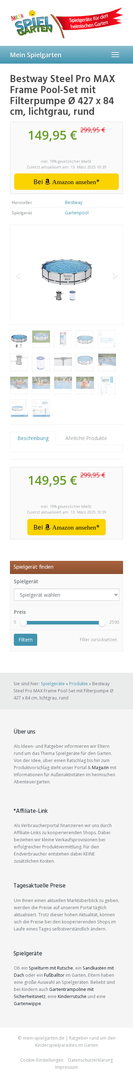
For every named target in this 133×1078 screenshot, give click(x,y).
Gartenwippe (27, 1004)
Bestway (73, 202)
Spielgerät (26, 581)
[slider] (23, 622)
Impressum (66, 1067)
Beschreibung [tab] (33, 438)
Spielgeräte (53, 684)
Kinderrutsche (72, 996)
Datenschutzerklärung (90, 1060)
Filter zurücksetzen (98, 640)
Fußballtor (54, 975)
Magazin (100, 768)
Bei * (66, 181)
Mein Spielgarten (35, 54)
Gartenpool (77, 213)
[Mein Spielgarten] (66, 22)
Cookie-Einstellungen (41, 1060)
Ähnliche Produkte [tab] (86, 438)
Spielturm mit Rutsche (51, 968)
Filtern (25, 639)
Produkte (78, 684)
